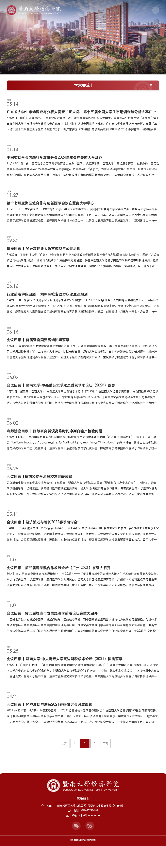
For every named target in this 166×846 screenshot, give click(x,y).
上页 (64, 743)
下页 (105, 743)
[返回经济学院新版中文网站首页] (34, 6)
